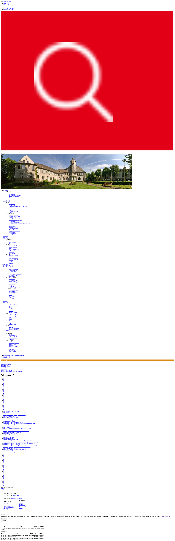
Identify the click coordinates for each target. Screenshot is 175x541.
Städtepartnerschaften (13, 346)
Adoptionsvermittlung (8, 420)
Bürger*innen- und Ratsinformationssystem (18, 206)
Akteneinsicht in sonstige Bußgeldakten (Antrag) (13, 424)
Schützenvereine (12, 324)
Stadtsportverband (13, 304)
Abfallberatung (6, 412)
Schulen (10, 248)
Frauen (10, 243)
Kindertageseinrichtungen (14, 245)
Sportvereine (11, 306)
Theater (10, 322)
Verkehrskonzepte (12, 292)
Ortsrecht (11, 210)
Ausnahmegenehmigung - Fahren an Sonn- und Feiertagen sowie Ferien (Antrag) (20, 442)
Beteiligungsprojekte (13, 228)
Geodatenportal (12, 284)
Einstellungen (3, 518)
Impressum (21, 504)
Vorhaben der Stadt (13, 227)
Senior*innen (11, 260)
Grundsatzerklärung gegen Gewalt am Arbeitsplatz (20, 223)
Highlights (11, 327)
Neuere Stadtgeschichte (14, 343)
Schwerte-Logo (12, 350)
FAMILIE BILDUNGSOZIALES (6, 237)
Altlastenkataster (6, 427)
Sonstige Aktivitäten (13, 312)
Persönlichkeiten (12, 344)
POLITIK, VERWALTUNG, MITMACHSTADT (14, 355)
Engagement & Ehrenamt (14, 231)
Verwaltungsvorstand (13, 215)
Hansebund (11, 349)
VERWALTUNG (7, 356)
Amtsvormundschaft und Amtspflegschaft (12, 432)
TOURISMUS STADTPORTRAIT (7, 331)
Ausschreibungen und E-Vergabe (10, 448)
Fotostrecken (6, 509)
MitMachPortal (12, 226)
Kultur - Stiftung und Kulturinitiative (17, 316)
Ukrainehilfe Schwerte (8, 506)
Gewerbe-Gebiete (12, 271)
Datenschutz (22, 505)
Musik (10, 320)
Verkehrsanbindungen (13, 290)
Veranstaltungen (6, 5)
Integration (11, 263)
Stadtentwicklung (12, 281)
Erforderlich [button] (3, 520)
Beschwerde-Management (9, 507)
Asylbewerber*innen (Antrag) (9, 434)
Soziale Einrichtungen (13, 258)
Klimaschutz (11, 298)
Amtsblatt (11, 209)
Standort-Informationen (14, 196)
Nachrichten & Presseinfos (14, 222)
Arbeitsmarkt (11, 252)
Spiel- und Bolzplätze (13, 282)
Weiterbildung (12, 234)
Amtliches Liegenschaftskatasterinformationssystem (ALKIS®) (17, 428)
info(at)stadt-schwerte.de (16, 498)
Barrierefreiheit (22, 506)
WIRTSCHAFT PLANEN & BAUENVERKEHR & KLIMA (8, 265)
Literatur (10, 318)
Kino (10, 323)
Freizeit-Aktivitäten (13, 338)
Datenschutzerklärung (165, 516)
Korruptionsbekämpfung (14, 211)
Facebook (3, 488)
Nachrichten (6, 3)
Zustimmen (4, 521)
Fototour (10, 334)
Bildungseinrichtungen (14, 250)
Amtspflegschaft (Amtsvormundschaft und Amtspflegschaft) (16, 431)
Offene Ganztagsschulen (14, 249)
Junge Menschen (12, 242)
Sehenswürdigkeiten (13, 335)
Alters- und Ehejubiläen (8, 426)
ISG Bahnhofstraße (13, 275)
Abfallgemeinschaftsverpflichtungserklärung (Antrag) (14, 415)
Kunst (10, 317)
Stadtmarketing (12, 276)
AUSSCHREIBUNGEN (8, 8)
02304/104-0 (16, 495)
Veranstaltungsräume (13, 329)
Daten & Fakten (12, 351)
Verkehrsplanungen (13, 291)
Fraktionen (11, 207)
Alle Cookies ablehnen (5, 539)
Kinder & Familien (13, 240)
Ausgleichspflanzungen (8, 438)
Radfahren (11, 308)
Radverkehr (11, 293)
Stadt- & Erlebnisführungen (15, 336)
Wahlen (10, 212)
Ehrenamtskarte (12, 232)
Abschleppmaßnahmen (8, 418)
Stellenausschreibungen (8, 9)
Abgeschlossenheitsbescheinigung (10, 417)
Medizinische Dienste (13, 255)
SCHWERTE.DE (7, 354)
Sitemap (21, 508)
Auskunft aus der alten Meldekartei (10, 439)
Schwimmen (11, 309)
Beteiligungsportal (13, 280)
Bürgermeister (12, 204)
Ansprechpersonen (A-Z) (14, 218)
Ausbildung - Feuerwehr (8, 436)
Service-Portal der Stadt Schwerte (16, 193)
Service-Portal (6, 4)
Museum (11, 319)
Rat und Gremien (12, 205)
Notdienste (11, 197)
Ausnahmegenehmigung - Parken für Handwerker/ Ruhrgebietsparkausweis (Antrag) (21, 445)
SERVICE (5, 190)
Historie (10, 341)
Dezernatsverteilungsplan (14, 216)
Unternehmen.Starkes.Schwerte (15, 274)
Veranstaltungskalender (14, 328)
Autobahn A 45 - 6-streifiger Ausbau (11, 452)
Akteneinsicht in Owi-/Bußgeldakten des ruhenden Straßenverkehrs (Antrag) (19, 423)
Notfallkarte (11, 256)
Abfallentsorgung (7, 413)
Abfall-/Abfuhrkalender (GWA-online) (11, 411)
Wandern (11, 311)
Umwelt (10, 285)
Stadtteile (11, 345)
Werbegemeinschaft (13, 272)
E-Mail (2, 489)
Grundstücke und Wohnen (14, 287)
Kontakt (21, 503)
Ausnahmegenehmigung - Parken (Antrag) (12, 444)
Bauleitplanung (12, 279)
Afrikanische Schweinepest (9, 421)
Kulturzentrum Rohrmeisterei (15, 314)
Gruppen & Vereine (13, 233)
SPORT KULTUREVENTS (5, 301)
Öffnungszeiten (12, 221)
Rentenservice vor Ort (13, 259)
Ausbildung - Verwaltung (8, 437)
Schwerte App (12, 194)
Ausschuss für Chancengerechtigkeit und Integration (14, 449)
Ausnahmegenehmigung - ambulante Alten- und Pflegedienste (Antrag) (18, 440)
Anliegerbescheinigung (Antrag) (10, 433)
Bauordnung (11, 286)
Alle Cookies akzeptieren (16, 539)
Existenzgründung (13, 270)
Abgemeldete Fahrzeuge (8, 416)
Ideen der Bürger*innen (14, 229)
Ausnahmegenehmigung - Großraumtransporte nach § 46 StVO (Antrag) (19, 443)
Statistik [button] (2, 529)
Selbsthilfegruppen (13, 261)
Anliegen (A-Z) (12, 217)
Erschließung (11, 296)
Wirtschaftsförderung (13, 269)
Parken (10, 297)
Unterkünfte (11, 339)
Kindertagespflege (13, 247)
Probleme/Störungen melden (15, 195)
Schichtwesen (12, 348)
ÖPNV (10, 295)
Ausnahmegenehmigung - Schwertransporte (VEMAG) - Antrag (17, 447)
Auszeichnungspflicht (8, 450)
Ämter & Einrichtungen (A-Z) (15, 220)
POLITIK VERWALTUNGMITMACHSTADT (7, 200)
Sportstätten (11, 307)
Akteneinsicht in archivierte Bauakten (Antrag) (13, 422)
